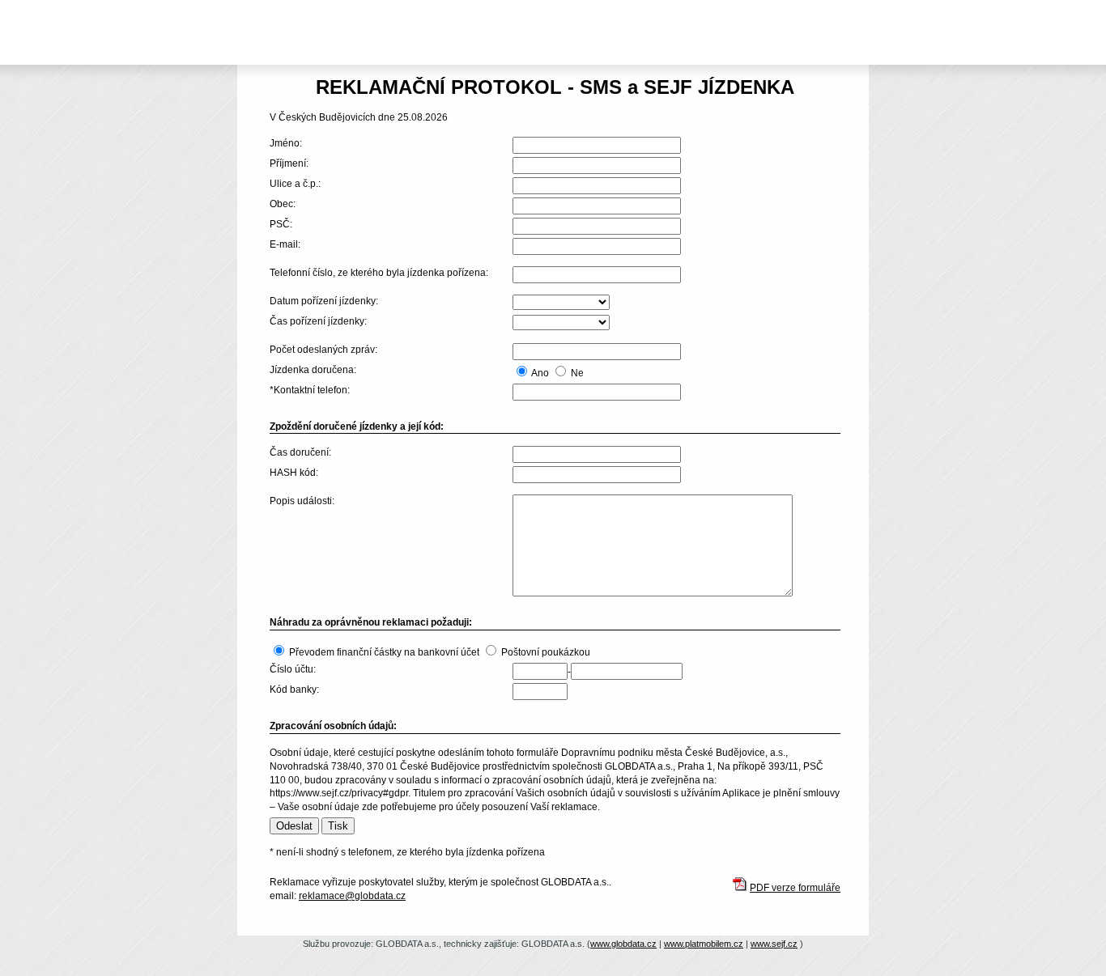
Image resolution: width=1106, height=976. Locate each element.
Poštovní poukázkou (545, 652)
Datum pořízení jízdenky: (324, 301)
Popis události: (302, 501)
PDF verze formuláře (795, 887)
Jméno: (286, 143)
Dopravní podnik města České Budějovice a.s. (338, 5)
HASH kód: (294, 472)
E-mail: (285, 244)
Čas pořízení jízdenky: (318, 321)
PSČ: (281, 224)
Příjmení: (289, 163)
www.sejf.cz (774, 943)
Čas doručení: (300, 452)
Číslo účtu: (293, 669)
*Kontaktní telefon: (310, 390)
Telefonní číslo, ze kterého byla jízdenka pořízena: (379, 272)
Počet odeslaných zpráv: (323, 349)
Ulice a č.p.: (295, 183)
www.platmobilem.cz (703, 943)
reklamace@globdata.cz (352, 896)
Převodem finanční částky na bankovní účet (384, 652)
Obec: (283, 204)
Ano (540, 373)
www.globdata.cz (623, 943)
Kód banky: (294, 689)
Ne (577, 373)
